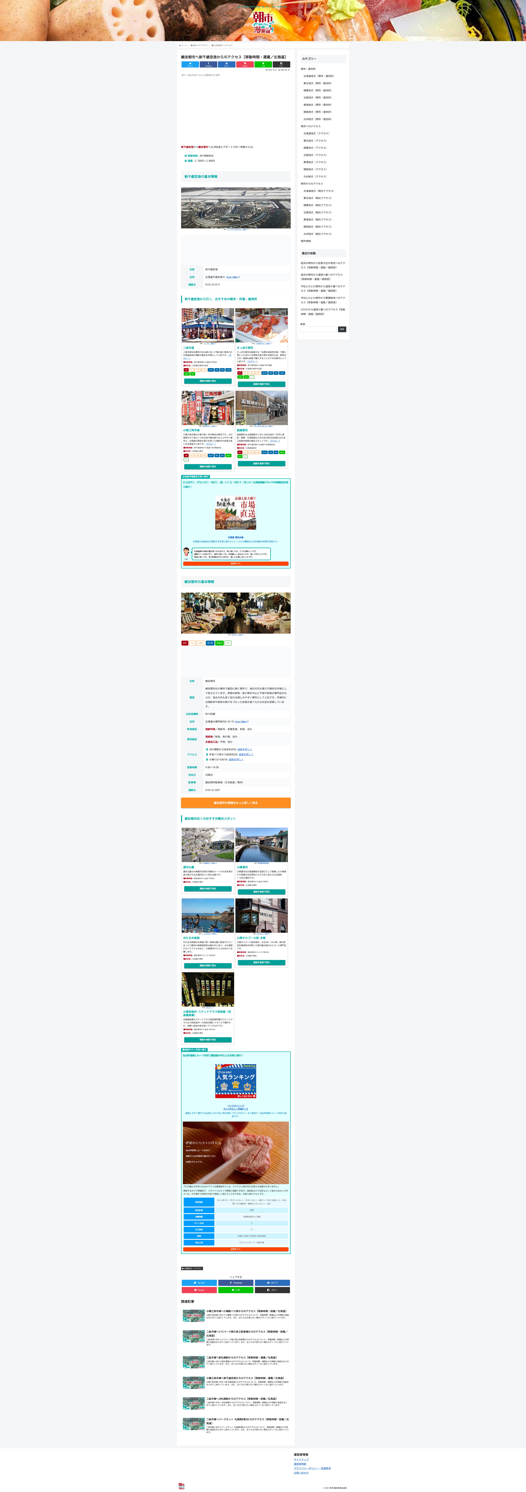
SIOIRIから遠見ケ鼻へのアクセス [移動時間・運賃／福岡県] (323, 311)
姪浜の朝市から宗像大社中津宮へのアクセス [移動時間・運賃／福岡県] (323, 265)
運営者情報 (300, 1464)
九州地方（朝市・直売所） (318, 119)
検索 (302, 324)
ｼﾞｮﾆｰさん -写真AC (209, 343)
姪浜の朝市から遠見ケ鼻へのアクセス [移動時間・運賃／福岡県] (322, 276)
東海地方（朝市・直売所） (318, 105)
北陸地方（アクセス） (316, 155)
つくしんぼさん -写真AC (209, 933)
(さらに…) (252, 361)
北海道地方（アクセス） (193, 1268)
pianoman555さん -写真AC (263, 343)
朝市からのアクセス (312, 183)
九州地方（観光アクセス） (318, 234)
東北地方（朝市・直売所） (318, 83)
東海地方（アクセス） (316, 162)
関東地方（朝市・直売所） (318, 90)
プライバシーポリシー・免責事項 (312, 1468)
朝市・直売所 (308, 69)
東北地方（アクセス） (316, 140)
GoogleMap (232, 277)
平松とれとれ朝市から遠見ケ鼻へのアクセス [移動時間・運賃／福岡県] (323, 288)
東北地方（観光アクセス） (318, 198)
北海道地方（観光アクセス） (320, 191)
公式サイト (236, 563)
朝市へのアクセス (311, 126)
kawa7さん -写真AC (237, 634)
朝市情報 (306, 241)
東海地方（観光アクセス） (318, 219)
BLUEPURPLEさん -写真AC (209, 426)
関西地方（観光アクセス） (318, 226)
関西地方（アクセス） (316, 169)
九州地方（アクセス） (316, 176)
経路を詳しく (245, 749)
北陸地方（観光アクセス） (318, 212)
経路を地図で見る (208, 381)
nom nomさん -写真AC (263, 933)
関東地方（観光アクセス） (318, 205)
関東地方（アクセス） (316, 148)
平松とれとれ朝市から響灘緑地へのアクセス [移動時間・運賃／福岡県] (323, 300)
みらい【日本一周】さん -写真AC (262, 426)
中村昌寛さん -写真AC (209, 863)
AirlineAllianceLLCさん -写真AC (237, 229)
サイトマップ (301, 1459)
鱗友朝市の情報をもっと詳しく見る (236, 802)
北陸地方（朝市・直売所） (318, 97)
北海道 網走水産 (235, 537)
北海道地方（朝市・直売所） (320, 76)
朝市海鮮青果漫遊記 (263, 863)
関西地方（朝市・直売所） (318, 112)
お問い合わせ (301, 1473)
